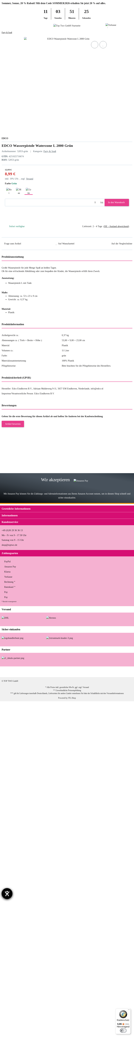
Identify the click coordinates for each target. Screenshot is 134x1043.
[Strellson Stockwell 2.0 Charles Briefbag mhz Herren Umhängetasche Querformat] (27, 705)
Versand (29, 179)
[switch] (123, 1030)
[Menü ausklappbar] (3, 25)
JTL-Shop (72, 698)
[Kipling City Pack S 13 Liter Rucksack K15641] (18, 738)
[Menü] (129, 1010)
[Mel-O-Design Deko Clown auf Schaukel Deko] (18, 927)
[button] (125, 25)
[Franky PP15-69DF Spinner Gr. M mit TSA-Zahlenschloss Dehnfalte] (23, 448)
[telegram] (127, 671)
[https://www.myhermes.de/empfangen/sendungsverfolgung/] (51, 618)
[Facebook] (96, 671)
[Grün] (29, 191)
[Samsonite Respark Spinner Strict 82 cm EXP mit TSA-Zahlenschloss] (23, 471)
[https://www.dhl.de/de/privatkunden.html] (5, 618)
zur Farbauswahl (56, 455)
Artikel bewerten (13, 424)
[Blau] (19, 191)
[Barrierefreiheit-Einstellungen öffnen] (7, 893)
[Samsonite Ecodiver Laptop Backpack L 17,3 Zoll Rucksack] (21, 768)
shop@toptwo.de (9, 545)
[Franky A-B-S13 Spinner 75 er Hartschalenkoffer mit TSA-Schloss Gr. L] (24, 1030)
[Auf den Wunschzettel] (103, 44)
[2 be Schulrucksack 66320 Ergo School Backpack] (19, 847)
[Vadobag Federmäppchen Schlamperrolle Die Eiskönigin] (23, 975)
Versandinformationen (115, 693)
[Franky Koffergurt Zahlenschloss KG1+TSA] (18, 824)
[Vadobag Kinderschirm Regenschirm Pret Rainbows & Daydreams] (23, 797)
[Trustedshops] (59, 638)
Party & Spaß (49, 151)
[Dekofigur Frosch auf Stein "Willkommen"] (20, 950)
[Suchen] (9, 25)
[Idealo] (13, 658)
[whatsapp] (117, 671)
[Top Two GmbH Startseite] (66, 25)
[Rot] (9, 191)
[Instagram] (106, 671)
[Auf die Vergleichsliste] (94, 44)
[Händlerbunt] (12, 638)
